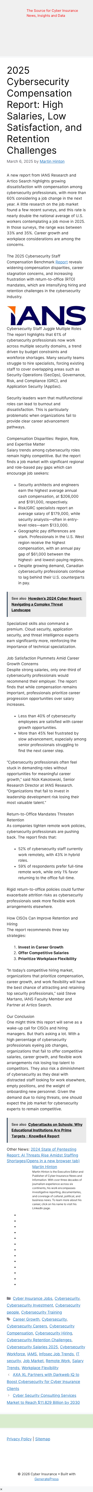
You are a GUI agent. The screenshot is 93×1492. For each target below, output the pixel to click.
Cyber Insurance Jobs (32, 1298)
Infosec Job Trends (56, 1354)
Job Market (33, 1361)
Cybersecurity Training (41, 1312)
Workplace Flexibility (40, 1368)
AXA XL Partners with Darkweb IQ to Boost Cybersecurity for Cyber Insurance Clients (43, 1381)
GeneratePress (47, 1479)
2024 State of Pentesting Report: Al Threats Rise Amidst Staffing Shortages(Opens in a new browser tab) (43, 1155)
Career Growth (26, 1319)
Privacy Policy (19, 1439)
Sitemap (42, 1439)
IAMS (32, 1354)
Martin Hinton (44, 1166)
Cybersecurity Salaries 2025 (32, 1347)
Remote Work (58, 1361)
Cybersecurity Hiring (53, 1333)
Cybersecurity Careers (27, 1326)
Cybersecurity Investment (30, 1305)
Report (62, 262)
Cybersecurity (67, 1298)
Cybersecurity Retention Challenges (39, 1340)
